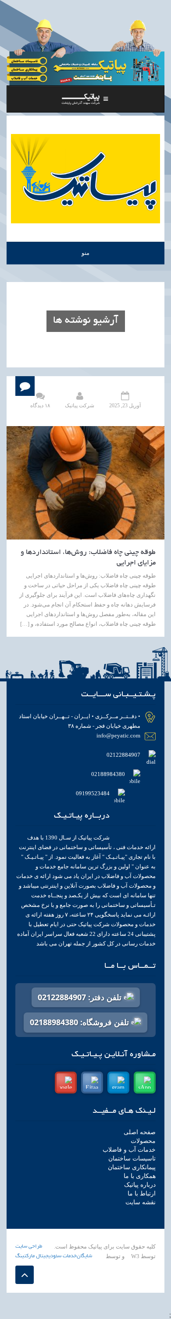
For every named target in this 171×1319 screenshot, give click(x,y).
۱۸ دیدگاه (40, 405)
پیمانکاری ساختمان (132, 1167)
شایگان (84, 1256)
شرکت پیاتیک (79, 405)
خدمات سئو (65, 1256)
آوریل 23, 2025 (125, 405)
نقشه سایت (140, 1202)
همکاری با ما (140, 1176)
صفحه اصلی (140, 1132)
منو (85, 253)
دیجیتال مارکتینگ (34, 1256)
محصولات (143, 1141)
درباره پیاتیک (140, 1184)
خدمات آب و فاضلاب (129, 1149)
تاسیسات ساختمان (132, 1158)
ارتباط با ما (142, 1193)
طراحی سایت (28, 1246)
